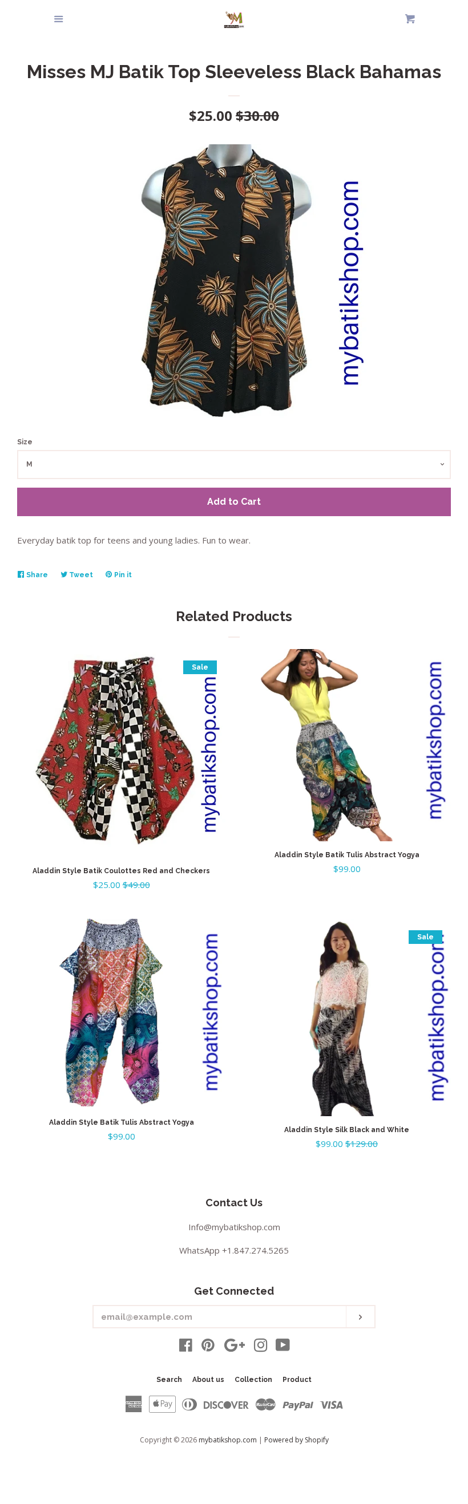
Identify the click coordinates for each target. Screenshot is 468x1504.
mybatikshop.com (228, 1440)
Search (169, 1380)
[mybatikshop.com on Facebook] (186, 1347)
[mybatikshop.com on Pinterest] (208, 1347)
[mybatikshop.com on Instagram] (261, 1347)
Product (297, 1380)
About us (208, 1380)
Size (25, 442)
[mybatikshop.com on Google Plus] (234, 1347)
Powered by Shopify (296, 1440)
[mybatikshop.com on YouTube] (283, 1347)
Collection (253, 1380)
